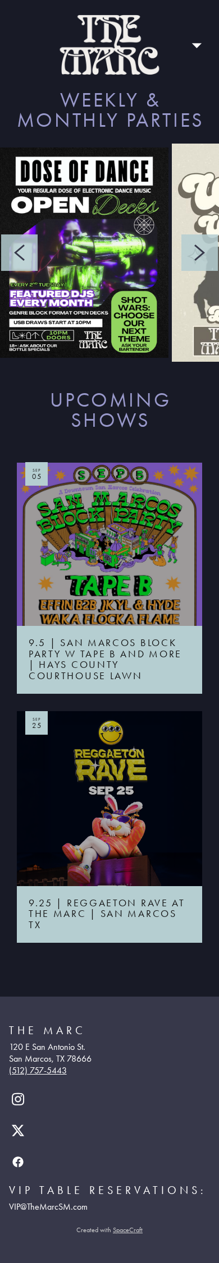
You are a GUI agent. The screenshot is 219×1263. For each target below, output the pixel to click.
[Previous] (19, 253)
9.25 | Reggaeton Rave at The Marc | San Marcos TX (107, 862)
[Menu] (196, 44)
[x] (18, 1131)
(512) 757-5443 (38, 1070)
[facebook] (18, 1162)
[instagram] (18, 1099)
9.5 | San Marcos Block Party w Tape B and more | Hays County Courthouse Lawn (105, 624)
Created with (109, 1230)
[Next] (199, 253)
